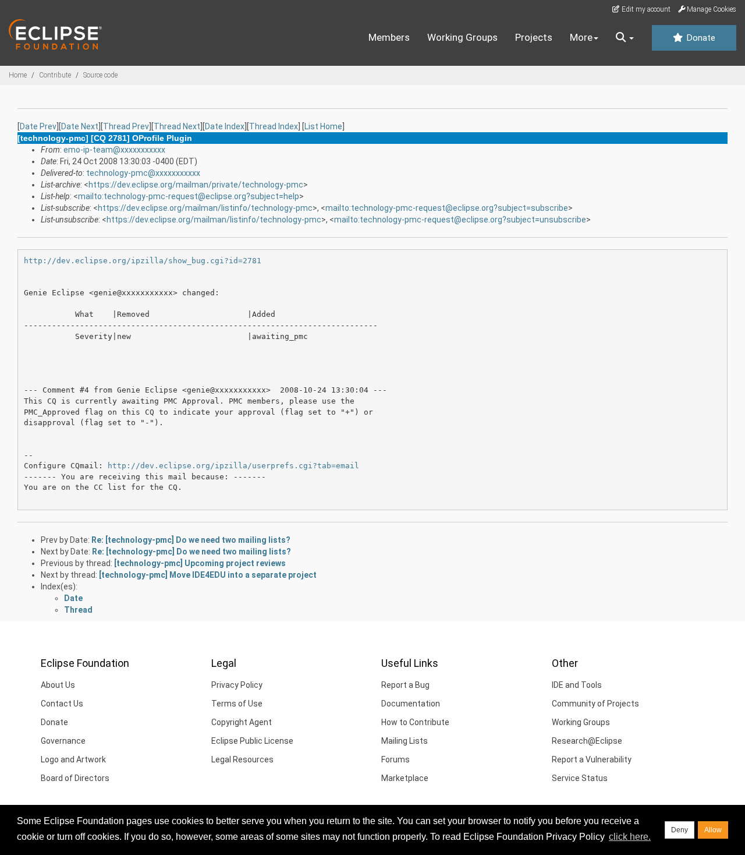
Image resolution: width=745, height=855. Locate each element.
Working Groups (462, 37)
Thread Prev (126, 126)
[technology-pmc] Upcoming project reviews (200, 563)
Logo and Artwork (73, 759)
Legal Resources (242, 759)
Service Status (580, 778)
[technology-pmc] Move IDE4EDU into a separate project (208, 575)
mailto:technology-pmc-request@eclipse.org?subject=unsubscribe (460, 219)
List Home (323, 126)
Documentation (410, 703)
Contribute (55, 75)
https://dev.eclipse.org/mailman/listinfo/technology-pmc (205, 208)
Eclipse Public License (252, 741)
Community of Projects (595, 703)
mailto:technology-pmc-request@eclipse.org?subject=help (188, 196)
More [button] (581, 37)
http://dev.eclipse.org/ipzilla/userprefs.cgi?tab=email (233, 465)
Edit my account (645, 9)
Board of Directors (75, 778)
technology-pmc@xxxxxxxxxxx (143, 173)
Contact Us (62, 703)
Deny (679, 830)
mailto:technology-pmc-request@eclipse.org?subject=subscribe (446, 208)
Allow (713, 830)
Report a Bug (405, 685)
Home (18, 75)
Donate (699, 38)
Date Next (79, 126)
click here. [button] (630, 837)
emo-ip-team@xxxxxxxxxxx (114, 149)
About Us (58, 685)
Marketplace (404, 778)
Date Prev (38, 126)
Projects (533, 37)
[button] (625, 37)
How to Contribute (415, 722)
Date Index (224, 126)
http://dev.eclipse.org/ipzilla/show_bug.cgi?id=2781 (142, 260)
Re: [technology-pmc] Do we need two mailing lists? (190, 540)
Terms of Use (236, 703)
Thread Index (273, 126)
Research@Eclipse (587, 741)
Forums (395, 759)
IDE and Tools (577, 685)
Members (389, 37)
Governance (63, 741)
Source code (100, 75)
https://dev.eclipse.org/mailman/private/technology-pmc (195, 184)
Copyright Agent (241, 722)
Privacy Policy (236, 685)
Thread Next (177, 126)
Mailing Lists (404, 741)
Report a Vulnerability (592, 759)
